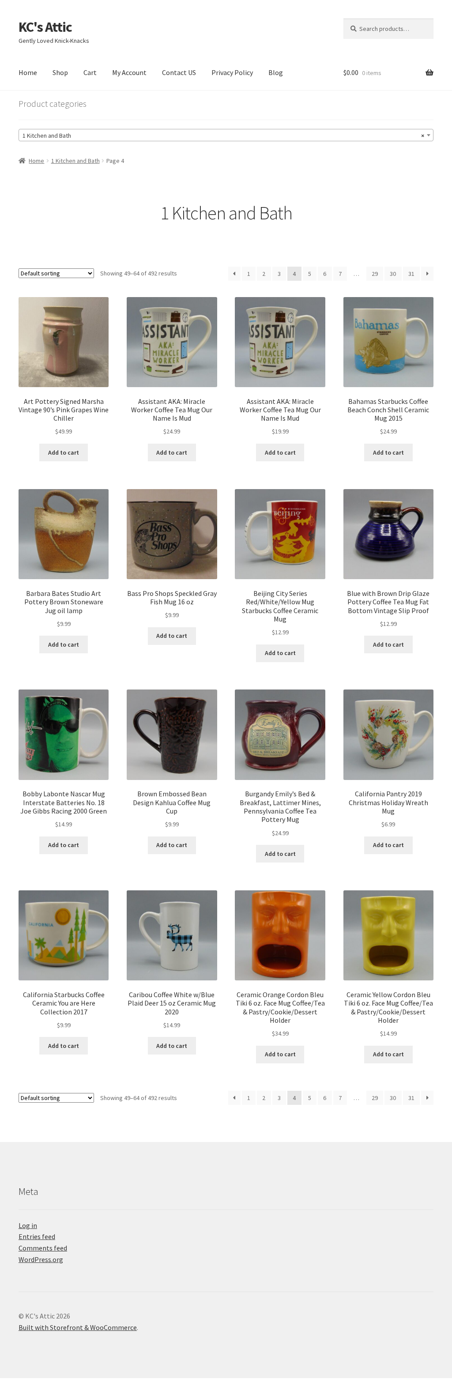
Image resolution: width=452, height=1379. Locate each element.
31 (411, 274)
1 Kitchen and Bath (75, 161)
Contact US (179, 72)
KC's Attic (45, 27)
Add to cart (63, 452)
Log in (28, 1225)
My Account (129, 72)
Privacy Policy (232, 72)
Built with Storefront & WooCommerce (78, 1327)
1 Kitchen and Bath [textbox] (223, 135)
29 (375, 274)
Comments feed (43, 1247)
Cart (90, 72)
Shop (60, 72)
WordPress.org (41, 1259)
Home (28, 72)
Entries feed (37, 1236)
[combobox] (226, 135)
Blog (275, 72)
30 (393, 274)
